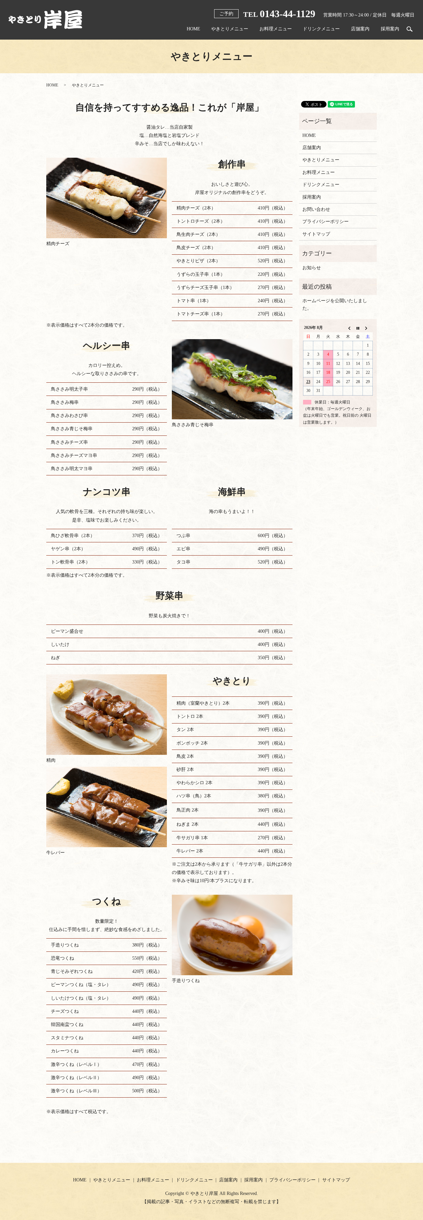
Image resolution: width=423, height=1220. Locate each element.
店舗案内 (360, 28)
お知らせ (311, 267)
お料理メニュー (275, 28)
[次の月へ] (368, 328)
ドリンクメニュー (321, 28)
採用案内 (390, 28)
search (409, 29)
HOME (193, 28)
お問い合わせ (316, 209)
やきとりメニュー (229, 28)
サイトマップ (316, 234)
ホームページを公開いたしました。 (334, 304)
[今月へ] (358, 328)
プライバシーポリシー (325, 221)
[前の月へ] (348, 328)
